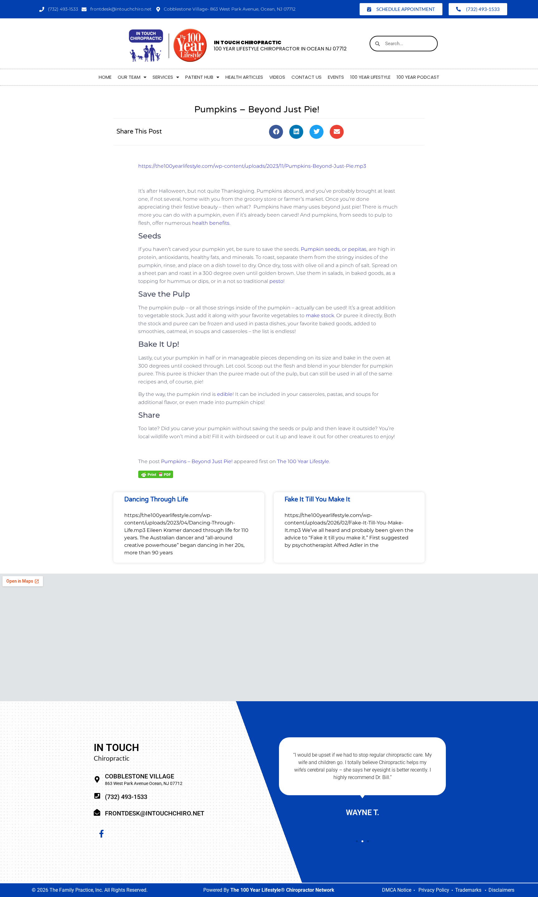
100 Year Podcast (418, 77)
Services (163, 77)
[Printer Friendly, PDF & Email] (155, 474)
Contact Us (306, 77)
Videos (277, 77)
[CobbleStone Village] (97, 779)
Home (105, 77)
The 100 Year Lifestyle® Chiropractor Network (282, 890)
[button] (276, 132)
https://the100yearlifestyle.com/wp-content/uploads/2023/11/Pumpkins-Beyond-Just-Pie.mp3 (252, 166)
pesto (276, 281)
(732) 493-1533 (126, 797)
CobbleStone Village (139, 776)
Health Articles (244, 77)
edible (225, 394)
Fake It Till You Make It (317, 499)
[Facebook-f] (101, 833)
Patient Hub (199, 77)
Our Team (129, 77)
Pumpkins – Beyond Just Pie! (197, 461)
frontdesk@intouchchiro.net (154, 813)
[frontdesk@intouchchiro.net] (97, 812)
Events (336, 77)
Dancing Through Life (156, 499)
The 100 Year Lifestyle (303, 461)
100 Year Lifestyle (370, 77)
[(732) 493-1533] (97, 796)
